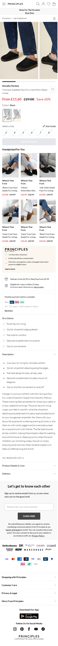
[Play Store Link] (29, 616)
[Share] (54, 18)
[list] (29, 11)
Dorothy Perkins (10, 85)
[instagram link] (15, 629)
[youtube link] (36, 629)
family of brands (13, 530)
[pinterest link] (22, 629)
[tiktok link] (43, 629)
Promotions (6, 18)
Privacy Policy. (38, 535)
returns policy (39, 287)
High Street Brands (20, 18)
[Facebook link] (29, 629)
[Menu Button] (4, 4)
